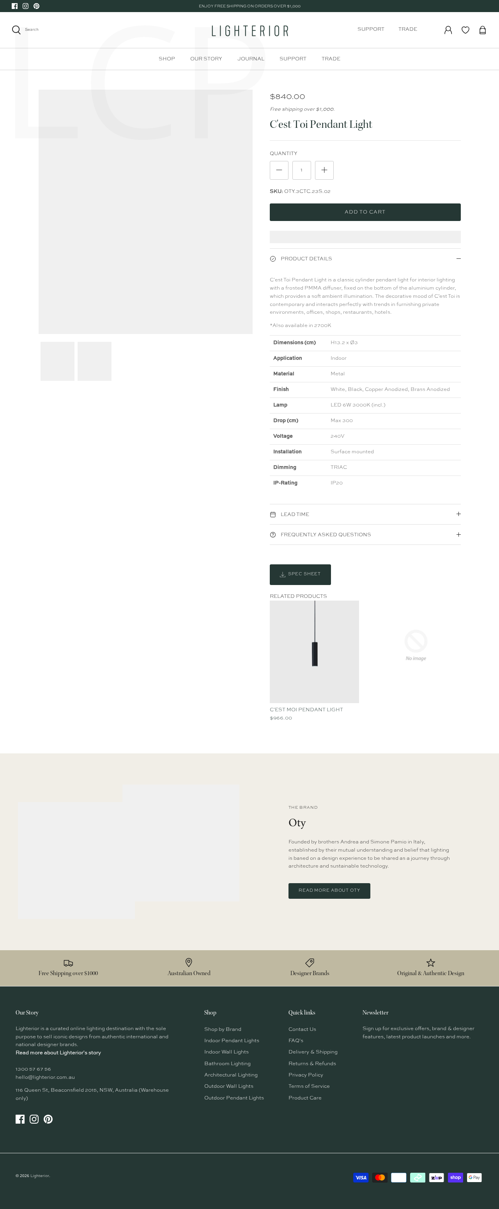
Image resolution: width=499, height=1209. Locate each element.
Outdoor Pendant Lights (234, 1098)
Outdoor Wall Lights (228, 1086)
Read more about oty (329, 891)
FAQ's (295, 1040)
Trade (407, 29)
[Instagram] (25, 6)
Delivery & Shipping (313, 1052)
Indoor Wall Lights (226, 1052)
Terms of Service (309, 1086)
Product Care (305, 1098)
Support (370, 29)
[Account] (448, 30)
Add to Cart (365, 212)
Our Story (206, 59)
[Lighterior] (249, 30)
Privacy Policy (305, 1075)
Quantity (283, 153)
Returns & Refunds (312, 1063)
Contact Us (302, 1029)
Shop (167, 59)
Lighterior (39, 1176)
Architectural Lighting (231, 1075)
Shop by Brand (222, 1029)
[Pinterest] (36, 6)
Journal (250, 59)
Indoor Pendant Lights (231, 1040)
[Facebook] (15, 6)
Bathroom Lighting (227, 1063)
